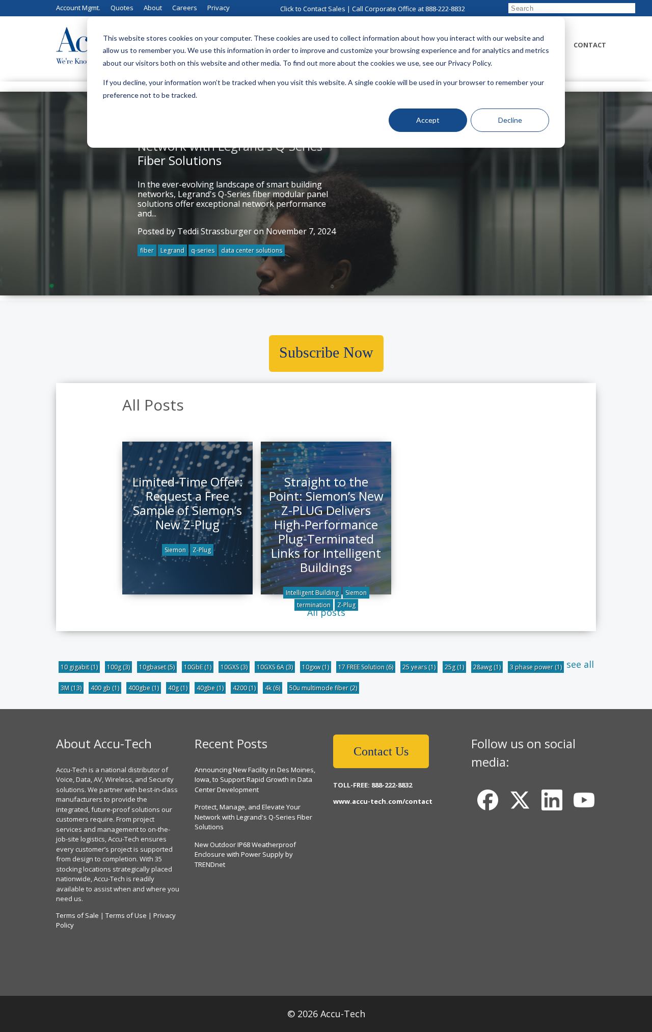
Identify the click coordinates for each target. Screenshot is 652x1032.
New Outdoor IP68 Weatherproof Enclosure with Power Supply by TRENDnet (245, 854)
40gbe (210, 688)
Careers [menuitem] (184, 7)
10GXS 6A (275, 667)
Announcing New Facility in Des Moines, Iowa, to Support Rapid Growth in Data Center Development (255, 779)
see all (580, 664)
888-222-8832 (445, 8)
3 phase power (536, 667)
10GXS (234, 667)
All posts (326, 612)
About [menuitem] (153, 7)
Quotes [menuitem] (122, 7)
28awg (487, 667)
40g (177, 688)
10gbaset (157, 667)
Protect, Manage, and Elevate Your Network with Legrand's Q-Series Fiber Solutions (253, 816)
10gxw (315, 667)
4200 (244, 688)
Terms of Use (126, 915)
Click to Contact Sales (312, 8)
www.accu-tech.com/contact (382, 801)
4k (272, 688)
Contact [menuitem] (590, 44)
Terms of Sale (77, 915)
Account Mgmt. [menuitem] (78, 7)
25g (454, 667)
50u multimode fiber (323, 688)
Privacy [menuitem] (218, 7)
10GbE (197, 667)
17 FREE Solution (365, 667)
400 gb (105, 688)
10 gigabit (79, 667)
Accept (428, 120)
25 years (419, 667)
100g (118, 667)
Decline (510, 120)
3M (71, 688)
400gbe (143, 688)
